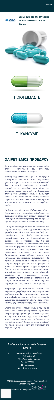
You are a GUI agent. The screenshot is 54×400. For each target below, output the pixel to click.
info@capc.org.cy (29, 368)
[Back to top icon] (48, 394)
